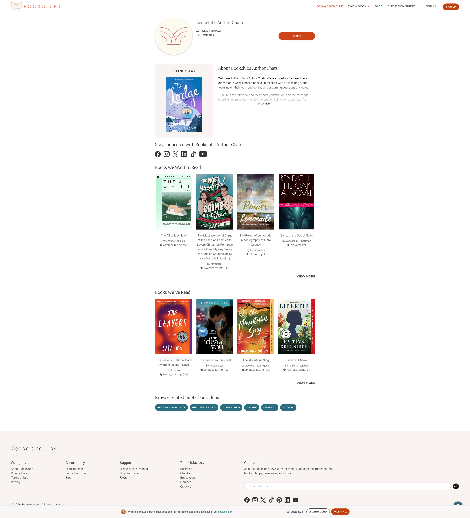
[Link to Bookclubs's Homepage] (35, 6)
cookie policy (225, 511)
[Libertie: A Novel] (296, 326)
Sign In (431, 6)
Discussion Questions (134, 469)
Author (288, 407)
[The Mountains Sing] (255, 326)
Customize (297, 511)
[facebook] (158, 154)
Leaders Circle (75, 469)
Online (252, 407)
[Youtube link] (203, 154)
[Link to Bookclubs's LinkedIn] (287, 500)
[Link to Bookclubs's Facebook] (247, 500)
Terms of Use (19, 477)
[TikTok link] (193, 154)
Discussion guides (401, 6)
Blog (379, 6)
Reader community (171, 407)
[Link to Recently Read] (184, 104)
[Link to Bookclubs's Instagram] (255, 500)
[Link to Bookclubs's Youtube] (295, 500)
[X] (175, 154)
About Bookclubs (22, 469)
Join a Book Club (77, 473)
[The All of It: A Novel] (173, 201)
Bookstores (187, 477)
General (269, 407)
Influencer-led (204, 407)
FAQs (123, 477)
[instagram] (167, 154)
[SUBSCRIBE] (456, 486)
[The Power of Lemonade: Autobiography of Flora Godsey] (255, 201)
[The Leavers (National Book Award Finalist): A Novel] (173, 326)
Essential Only (318, 511)
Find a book (357, 6)
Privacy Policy (20, 473)
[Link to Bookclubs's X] (263, 500)
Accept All (340, 511)
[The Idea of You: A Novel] (214, 326)
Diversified (231, 407)
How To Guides (130, 473)
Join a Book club (330, 6)
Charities (186, 473)
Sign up (451, 6)
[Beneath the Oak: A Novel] (296, 201)
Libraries (185, 482)
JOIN (297, 36)
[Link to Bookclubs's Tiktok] (271, 500)
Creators (185, 486)
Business (186, 469)
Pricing (15, 482)
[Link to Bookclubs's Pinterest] (279, 500)
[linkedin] (184, 154)
